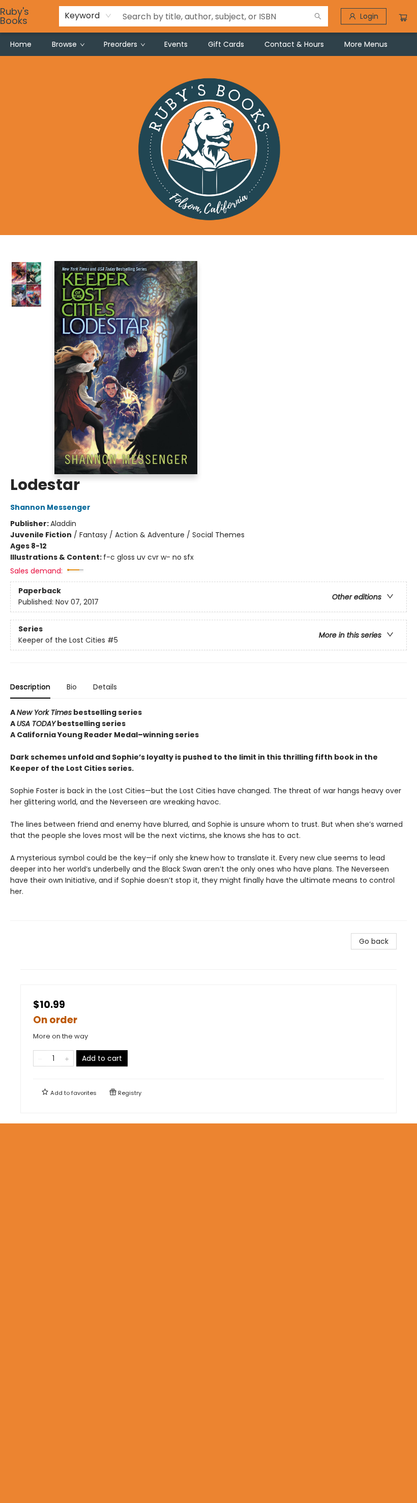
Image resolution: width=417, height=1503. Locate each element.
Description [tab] (30, 687)
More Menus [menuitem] (366, 44)
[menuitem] (21, 44)
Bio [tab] (72, 687)
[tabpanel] (208, 814)
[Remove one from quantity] (40, 1058)
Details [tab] (105, 687)
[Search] (318, 16)
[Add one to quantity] (67, 1058)
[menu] (208, 44)
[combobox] (88, 15)
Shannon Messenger (50, 507)
